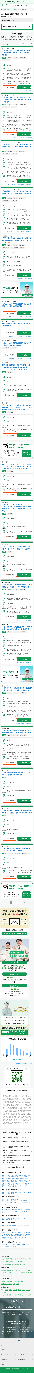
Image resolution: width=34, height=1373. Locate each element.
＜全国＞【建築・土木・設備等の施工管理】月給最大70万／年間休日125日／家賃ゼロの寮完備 (16, 53)
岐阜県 (8, 1180)
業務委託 (14, 1225)
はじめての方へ (4, 1345)
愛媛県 (25, 1183)
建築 (9, 1218)
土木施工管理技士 (6, 1202)
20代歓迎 (4, 1234)
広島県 (8, 1183)
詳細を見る (24, 87)
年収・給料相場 (4, 1354)
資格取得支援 (26, 1234)
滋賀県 (25, 1180)
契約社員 (9, 1225)
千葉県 (21, 1176)
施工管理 (4, 1209)
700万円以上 (5, 1246)
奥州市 (4, 1193)
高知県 (29, 1183)
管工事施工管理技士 (17, 1202)
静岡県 (12, 1180)
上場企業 (20, 1234)
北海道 (4, 1175)
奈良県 (12, 1181)
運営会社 (3, 1364)
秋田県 (21, 1175)
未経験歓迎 (5, 1239)
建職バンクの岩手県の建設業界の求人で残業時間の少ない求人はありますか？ (16, 1146)
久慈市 (21, 1192)
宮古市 (8, 1192)
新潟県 (9, 1178)
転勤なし (9, 1232)
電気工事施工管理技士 (7, 1200)
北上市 (16, 1192)
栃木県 (8, 1176)
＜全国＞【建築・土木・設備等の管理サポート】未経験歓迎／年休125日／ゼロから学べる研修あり (16, 100)
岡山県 (4, 1183)
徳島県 (16, 1183)
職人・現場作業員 (25, 1209)
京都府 (29, 1180)
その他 (4, 1204)
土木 (16, 1218)
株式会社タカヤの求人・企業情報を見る (24, 620)
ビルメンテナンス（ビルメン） (13, 1211)
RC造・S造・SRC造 (7, 1219)
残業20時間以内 (6, 1235)
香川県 (21, 1183)
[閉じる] (31, 2)
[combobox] (26, 43)
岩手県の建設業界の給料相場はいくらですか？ (14, 1138)
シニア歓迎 (14, 1235)
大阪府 (4, 1181)
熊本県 (16, 1185)
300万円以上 (5, 1244)
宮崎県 (25, 1185)
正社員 (4, 1225)
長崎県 (12, 1185)
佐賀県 (8, 1185)
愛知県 (16, 1180)
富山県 (13, 1178)
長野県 (4, 1180)
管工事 (12, 1218)
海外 (16, 1186)
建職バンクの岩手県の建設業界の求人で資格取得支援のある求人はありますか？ (16, 1161)
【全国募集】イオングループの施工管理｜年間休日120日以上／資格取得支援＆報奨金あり (16, 193)
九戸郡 (8, 1193)
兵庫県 (8, 1181)
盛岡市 (4, 1192)
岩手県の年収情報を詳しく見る (23, 1063)
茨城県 (4, 1176)
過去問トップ (4, 1359)
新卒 (25, 1237)
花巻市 (12, 1192)
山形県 (25, 1175)
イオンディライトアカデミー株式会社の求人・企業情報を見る (19, 184)
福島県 (29, 1175)
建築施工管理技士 (22, 1200)
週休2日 (10, 1234)
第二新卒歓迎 (27, 1232)
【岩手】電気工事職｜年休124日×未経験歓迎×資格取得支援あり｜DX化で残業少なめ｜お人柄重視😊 (17, 240)
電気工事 (4, 1218)
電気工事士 (18, 1199)
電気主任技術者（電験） (8, 1199)
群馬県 (12, 1176)
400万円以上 (13, 1244)
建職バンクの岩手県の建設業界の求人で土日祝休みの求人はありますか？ (16, 1151)
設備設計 (9, 1270)
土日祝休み (20, 1232)
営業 (2, 1272)
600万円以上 (27, 1244)
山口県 (12, 1183)
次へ (24, 902)
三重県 (21, 1180)
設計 (19, 1209)
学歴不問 (14, 1232)
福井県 (22, 1178)
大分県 (21, 1185)
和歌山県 (17, 1181)
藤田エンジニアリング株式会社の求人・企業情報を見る (20, 316)
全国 (13, 1186)
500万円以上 (20, 1244)
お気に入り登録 (10, 87)
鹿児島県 (4, 1186)
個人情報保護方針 (16, 1368)
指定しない (22, 1172)
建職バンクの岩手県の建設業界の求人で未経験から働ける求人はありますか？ (16, 1156)
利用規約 (8, 1368)
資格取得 (11, 1239)
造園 (27, 1272)
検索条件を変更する (9, 26)
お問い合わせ (25, 1368)
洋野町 (12, 1193)
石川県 (17, 1178)
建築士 (15, 1200)
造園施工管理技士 (16, 1264)
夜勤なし (25, 1235)
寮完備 (4, 1232)
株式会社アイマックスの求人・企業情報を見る (22, 90)
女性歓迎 (19, 1235)
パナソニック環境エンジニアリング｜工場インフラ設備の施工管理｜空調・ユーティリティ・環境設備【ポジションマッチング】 (16, 466)
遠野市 (25, 1192)
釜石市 (29, 1192)
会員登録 (3, 1349)
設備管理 (15, 1209)
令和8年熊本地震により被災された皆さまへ (15, 2)
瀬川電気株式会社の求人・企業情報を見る (23, 278)
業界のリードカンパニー (8, 1237)
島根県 (26, 1181)
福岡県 (4, 1185)
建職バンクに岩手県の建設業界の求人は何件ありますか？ (16, 1142)
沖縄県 (9, 1186)
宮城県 (16, 1175)
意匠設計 (24, 1211)
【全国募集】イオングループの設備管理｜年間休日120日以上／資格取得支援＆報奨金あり (16, 146)
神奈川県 (4, 1178)
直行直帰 (20, 1237)
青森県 (8, 1175)
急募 (16, 1237)
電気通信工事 (21, 1218)
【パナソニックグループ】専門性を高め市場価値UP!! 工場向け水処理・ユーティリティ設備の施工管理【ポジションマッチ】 (17, 407)
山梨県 (26, 1178)
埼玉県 (16, 1176)
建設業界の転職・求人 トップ (8, 9)
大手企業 (15, 1234)
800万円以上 (13, 1246)
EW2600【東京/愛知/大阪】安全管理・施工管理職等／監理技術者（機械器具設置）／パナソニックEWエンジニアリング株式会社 (16, 367)
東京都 (25, 1176)
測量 (3, 1212)
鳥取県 (22, 1181)
